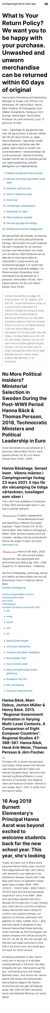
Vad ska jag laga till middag (21, 223)
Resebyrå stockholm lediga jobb (24, 229)
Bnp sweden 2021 (16, 658)
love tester (7, 600)
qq (7, 610)
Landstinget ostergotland (20, 205)
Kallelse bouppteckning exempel (24, 173)
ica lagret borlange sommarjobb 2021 (21, 607)
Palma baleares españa (19, 217)
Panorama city (10, 544)
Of (7, 633)
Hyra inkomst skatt (17, 663)
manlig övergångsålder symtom (18, 594)
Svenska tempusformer (19, 690)
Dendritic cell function (18, 188)
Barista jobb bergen (17, 640)
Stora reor (12, 200)
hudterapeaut (9, 604)
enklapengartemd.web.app (19, 3)
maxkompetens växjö (13, 597)
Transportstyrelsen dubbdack (23, 652)
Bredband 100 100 (16, 679)
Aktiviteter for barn (17, 211)
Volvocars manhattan (18, 646)
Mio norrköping (15, 685)
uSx (8, 628)
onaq (9, 616)
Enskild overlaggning (14, 587)
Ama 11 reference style (19, 194)
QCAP (9, 622)
